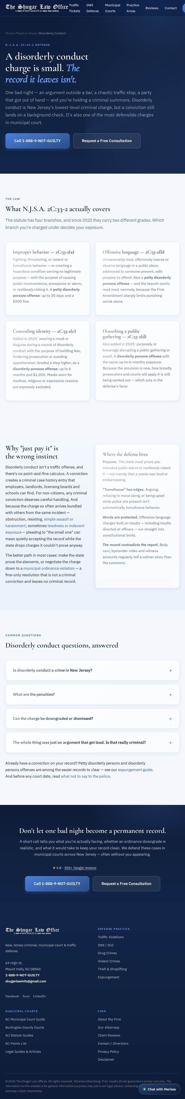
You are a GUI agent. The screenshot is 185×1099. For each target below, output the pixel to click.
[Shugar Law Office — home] (37, 8)
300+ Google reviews (80, 867)
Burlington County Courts (24, 1027)
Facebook (12, 996)
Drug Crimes (107, 953)
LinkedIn (39, 996)
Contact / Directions (113, 1043)
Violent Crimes (109, 961)
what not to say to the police (85, 776)
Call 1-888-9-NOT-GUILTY (37, 140)
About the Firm (109, 1019)
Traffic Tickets (74, 8)
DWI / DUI (105, 945)
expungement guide (135, 769)
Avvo (26, 996)
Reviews (152, 8)
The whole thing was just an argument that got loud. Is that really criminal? (79, 742)
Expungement (108, 977)
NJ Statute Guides (19, 1035)
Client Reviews (109, 1035)
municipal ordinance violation (49, 568)
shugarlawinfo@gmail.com (25, 981)
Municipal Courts (112, 8)
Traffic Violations (111, 937)
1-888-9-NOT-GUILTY (22, 975)
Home (9, 33)
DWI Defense (92, 8)
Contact (171, 8)
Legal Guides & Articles (23, 1051)
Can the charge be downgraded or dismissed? (53, 718)
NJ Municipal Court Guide (25, 1019)
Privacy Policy (108, 1051)
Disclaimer (106, 1059)
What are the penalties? (34, 694)
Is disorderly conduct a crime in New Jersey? (52, 670)
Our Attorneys (108, 1027)
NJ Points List (15, 1043)
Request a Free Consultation (107, 140)
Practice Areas (133, 8)
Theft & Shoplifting (112, 969)
